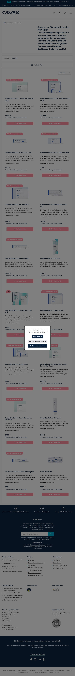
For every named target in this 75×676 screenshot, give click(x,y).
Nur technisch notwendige (37, 341)
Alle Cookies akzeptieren (37, 346)
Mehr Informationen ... (40, 332)
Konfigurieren (37, 336)
